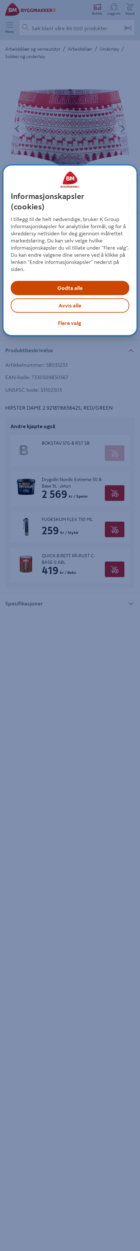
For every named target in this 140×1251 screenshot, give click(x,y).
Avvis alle (70, 305)
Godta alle (70, 288)
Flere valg (69, 323)
